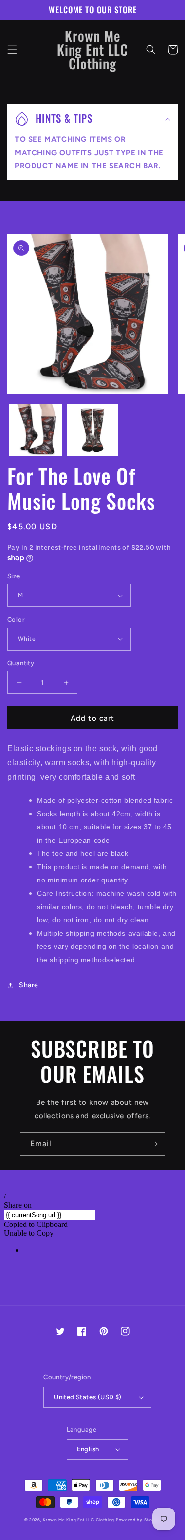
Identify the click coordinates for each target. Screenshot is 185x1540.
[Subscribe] (154, 1144)
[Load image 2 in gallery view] (92, 430)
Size (13, 576)
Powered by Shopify (138, 1519)
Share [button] (28, 985)
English (88, 1449)
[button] (12, 50)
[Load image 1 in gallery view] (36, 430)
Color (16, 619)
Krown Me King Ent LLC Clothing (79, 1519)
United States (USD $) (87, 1397)
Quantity (20, 663)
